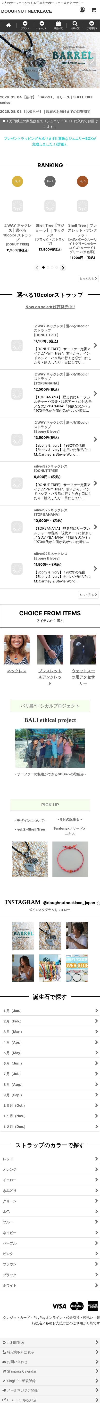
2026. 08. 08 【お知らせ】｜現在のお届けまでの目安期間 (45, 111)
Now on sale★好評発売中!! (50, 306)
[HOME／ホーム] (8, 25)
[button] (25, 25)
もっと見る (86, 278)
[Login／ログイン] (82, 10)
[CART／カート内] (93, 10)
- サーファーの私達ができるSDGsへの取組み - (50, 774)
